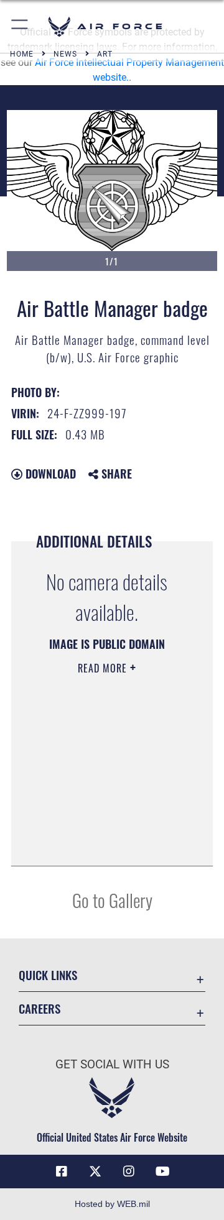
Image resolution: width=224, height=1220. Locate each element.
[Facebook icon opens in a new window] (61, 1171)
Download (49, 474)
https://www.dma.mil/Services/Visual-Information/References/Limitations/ (106, 842)
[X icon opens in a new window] (95, 1171)
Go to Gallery (112, 899)
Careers (39, 1008)
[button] (20, 26)
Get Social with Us (112, 1064)
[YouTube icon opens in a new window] (162, 1171)
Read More (104, 668)
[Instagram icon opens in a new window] (128, 1171)
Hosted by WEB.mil (112, 1204)
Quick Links (48, 975)
